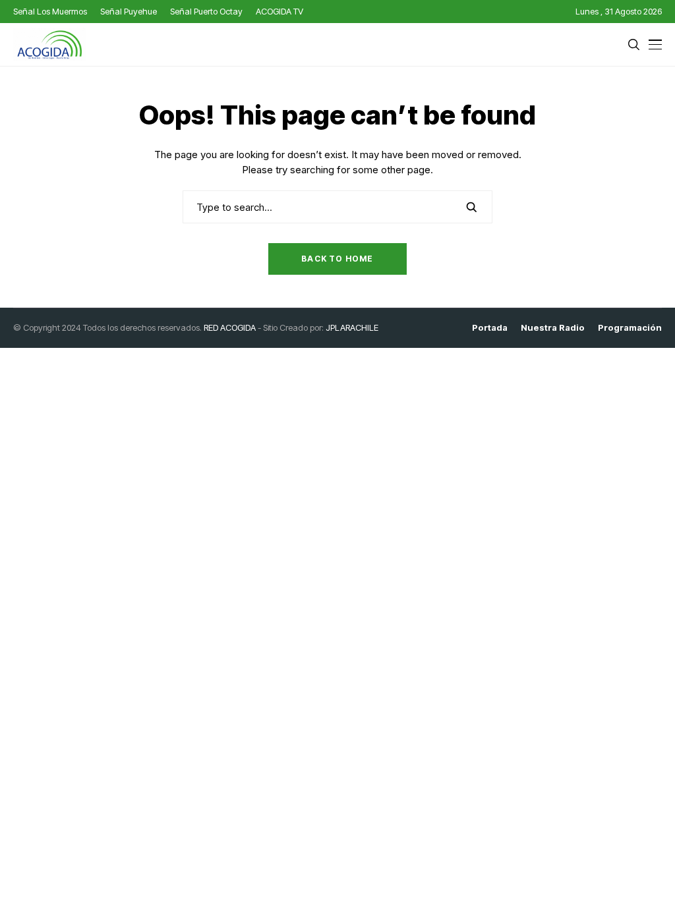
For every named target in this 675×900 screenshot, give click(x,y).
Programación (630, 328)
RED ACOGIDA (230, 327)
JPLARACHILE (352, 327)
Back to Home (337, 259)
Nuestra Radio (553, 328)
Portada (490, 328)
